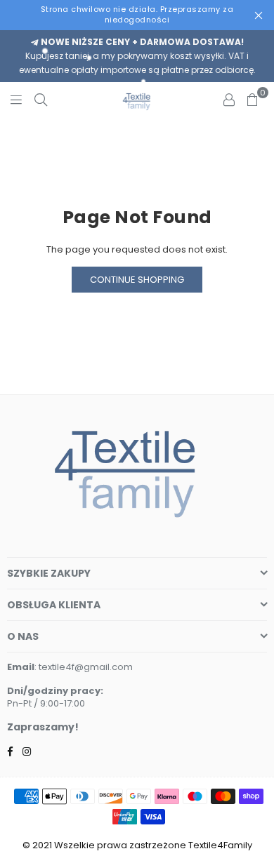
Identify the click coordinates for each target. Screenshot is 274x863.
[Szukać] (40, 99)
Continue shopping (137, 279)
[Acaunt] (229, 99)
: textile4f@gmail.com (83, 667)
